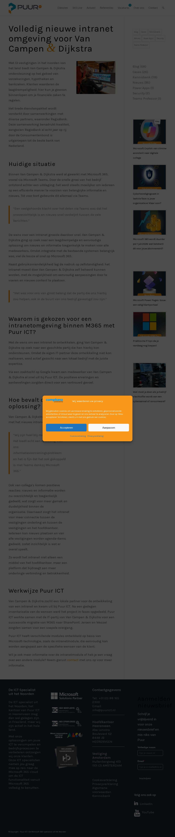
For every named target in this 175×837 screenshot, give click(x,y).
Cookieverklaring (78, 436)
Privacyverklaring (95, 436)
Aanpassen (108, 427)
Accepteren (66, 427)
